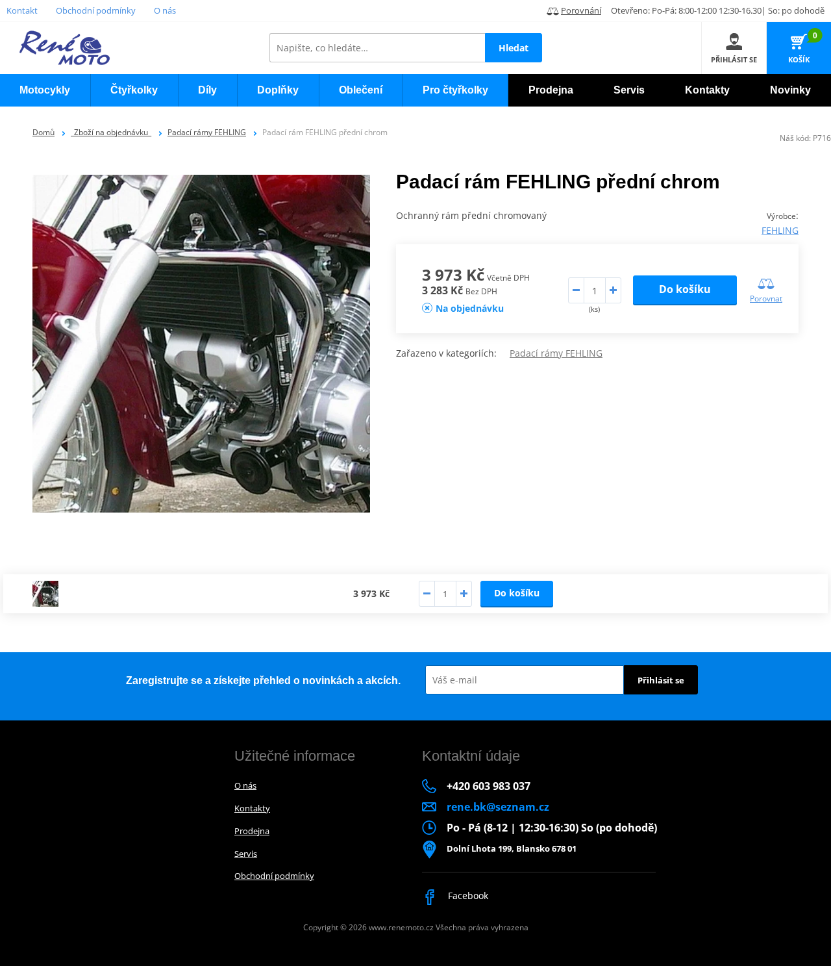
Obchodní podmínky (96, 10)
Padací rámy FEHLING (206, 132)
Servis (245, 853)
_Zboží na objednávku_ (111, 132)
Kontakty (252, 808)
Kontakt (22, 10)
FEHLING (780, 230)
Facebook (466, 895)
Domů (43, 132)
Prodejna (251, 831)
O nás (165, 10)
